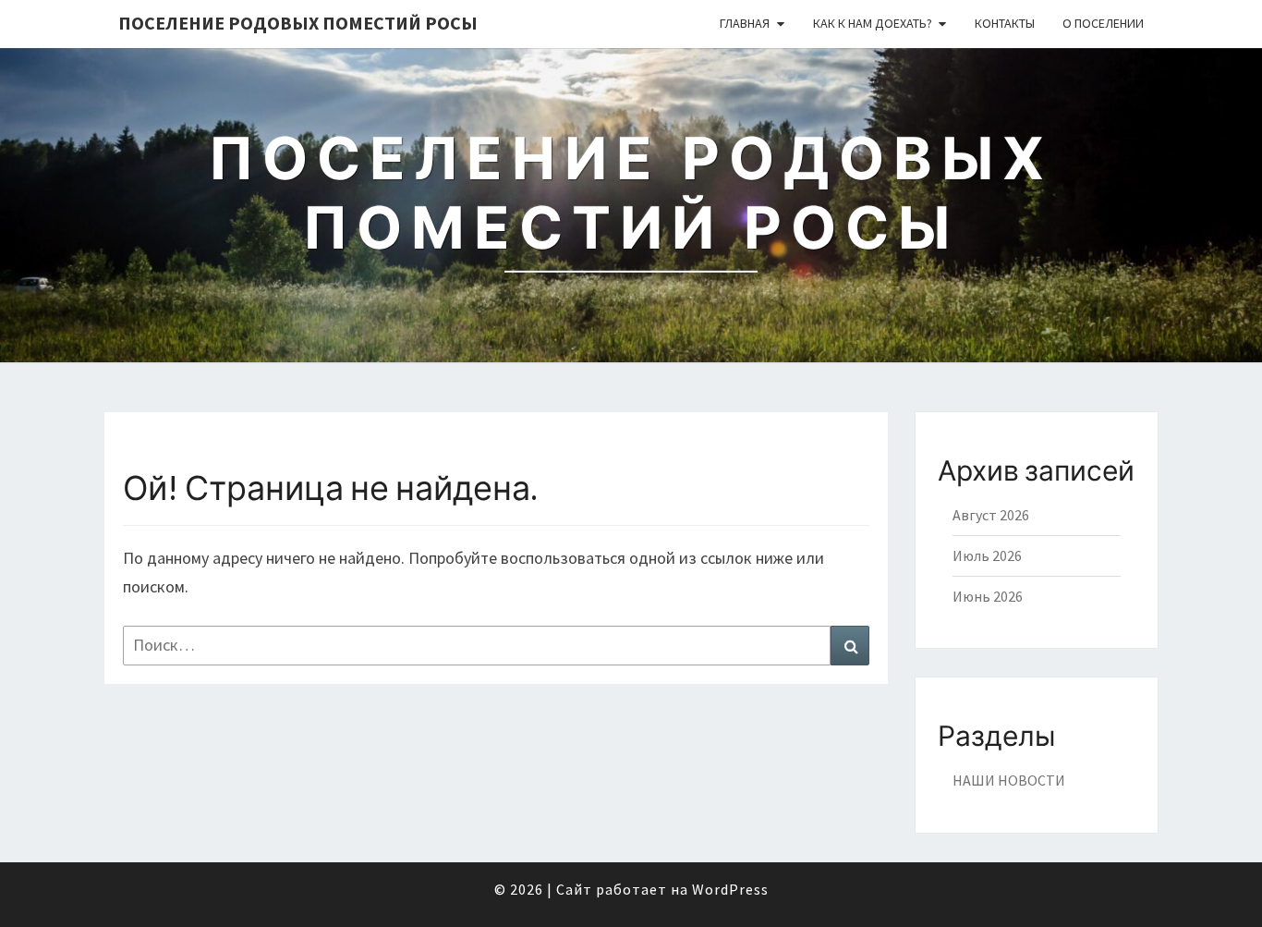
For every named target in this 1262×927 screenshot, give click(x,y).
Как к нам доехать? (872, 23)
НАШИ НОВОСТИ (1009, 780)
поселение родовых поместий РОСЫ (298, 22)
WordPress (730, 889)
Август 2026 (991, 515)
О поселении (1103, 23)
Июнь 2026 (988, 596)
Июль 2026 (987, 555)
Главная (745, 23)
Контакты (1005, 23)
